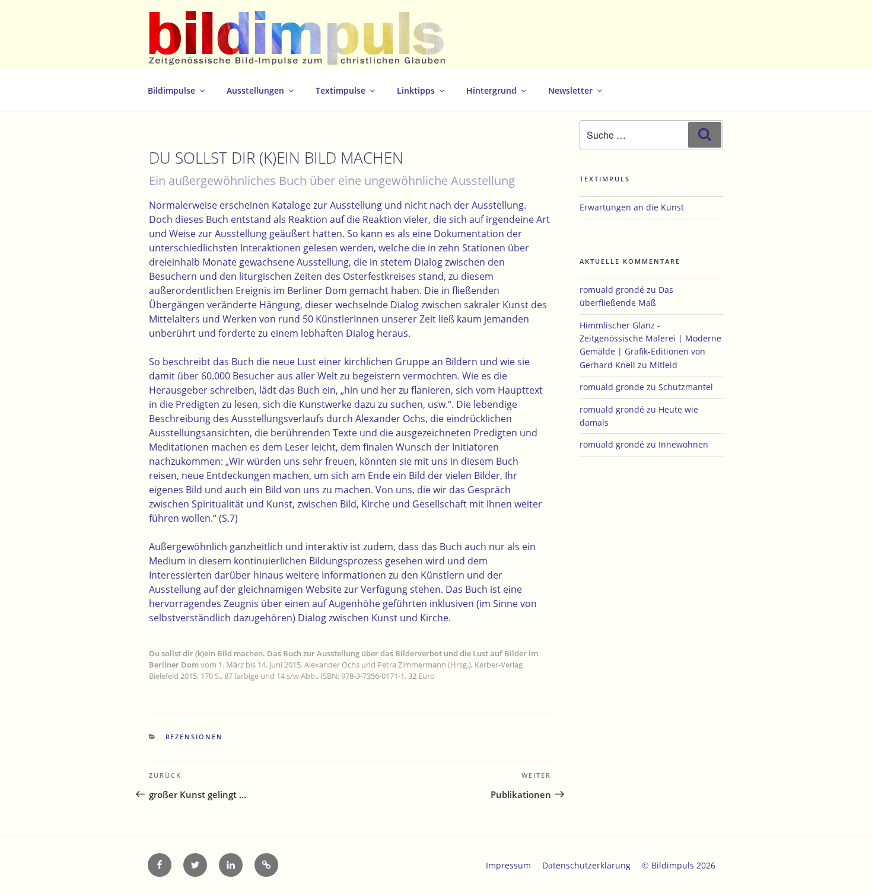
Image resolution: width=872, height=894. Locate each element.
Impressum (508, 865)
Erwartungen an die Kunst (632, 207)
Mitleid (663, 365)
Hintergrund (491, 90)
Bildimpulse (171, 90)
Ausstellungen (255, 90)
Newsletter (570, 90)
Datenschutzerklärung (586, 865)
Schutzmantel (685, 386)
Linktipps (416, 90)
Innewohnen (683, 444)
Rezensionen (195, 736)
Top (843, 865)
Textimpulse (340, 90)
